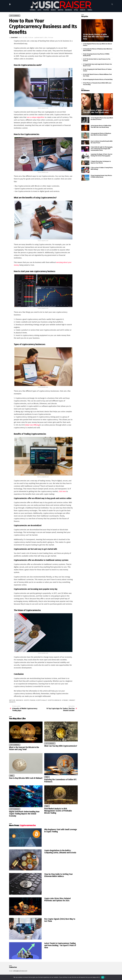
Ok (103, 977)
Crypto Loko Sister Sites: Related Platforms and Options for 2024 (57, 899)
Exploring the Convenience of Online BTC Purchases (60, 780)
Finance (12, 775)
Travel (89, 10)
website (13, 702)
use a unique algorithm (35, 117)
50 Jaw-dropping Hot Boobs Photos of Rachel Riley (98, 79)
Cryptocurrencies (14, 744)
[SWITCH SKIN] (10, 4)
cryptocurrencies (55, 700)
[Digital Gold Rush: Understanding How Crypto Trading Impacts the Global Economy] (26, 796)
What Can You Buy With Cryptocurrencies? (60, 746)
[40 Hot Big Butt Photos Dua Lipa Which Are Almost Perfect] (85, 120)
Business (68, 10)
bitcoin (12, 700)
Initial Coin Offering (32, 425)
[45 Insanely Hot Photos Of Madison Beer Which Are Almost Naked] (85, 136)
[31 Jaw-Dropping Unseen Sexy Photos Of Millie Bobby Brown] (85, 178)
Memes (53, 10)
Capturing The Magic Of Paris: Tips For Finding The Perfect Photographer (101, 155)
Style (76, 10)
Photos (46, 10)
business (20, 700)
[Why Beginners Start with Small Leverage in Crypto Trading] (25, 837)
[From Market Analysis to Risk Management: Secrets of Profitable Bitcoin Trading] (61, 794)
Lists (39, 10)
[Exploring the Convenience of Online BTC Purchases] (61, 764)
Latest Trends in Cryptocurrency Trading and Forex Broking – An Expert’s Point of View (60, 945)
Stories (32, 10)
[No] (105, 977)
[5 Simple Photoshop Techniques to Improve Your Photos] (85, 163)
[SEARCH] (112, 4)
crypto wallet (42, 700)
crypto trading (30, 700)
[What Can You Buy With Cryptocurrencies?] (61, 731)
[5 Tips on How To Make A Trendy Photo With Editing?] (85, 170)
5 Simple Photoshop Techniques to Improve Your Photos (101, 162)
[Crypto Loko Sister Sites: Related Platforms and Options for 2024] (25, 906)
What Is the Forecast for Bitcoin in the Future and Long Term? (24, 748)
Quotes (60, 10)
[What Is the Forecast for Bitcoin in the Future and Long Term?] (26, 732)
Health (82, 10)
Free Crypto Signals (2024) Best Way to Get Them (59, 920)
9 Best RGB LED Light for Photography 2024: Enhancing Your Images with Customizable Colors (101, 148)
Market (72, 700)
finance (66, 700)
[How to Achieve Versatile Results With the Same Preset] (85, 142)
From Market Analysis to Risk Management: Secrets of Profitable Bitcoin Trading (58, 810)
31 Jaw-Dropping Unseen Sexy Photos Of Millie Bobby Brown (101, 176)
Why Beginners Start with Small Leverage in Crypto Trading (60, 830)
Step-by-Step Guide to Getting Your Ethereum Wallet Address (58, 875)
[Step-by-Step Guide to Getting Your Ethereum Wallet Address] (25, 884)
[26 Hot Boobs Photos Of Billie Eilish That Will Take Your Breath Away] (97, 30)
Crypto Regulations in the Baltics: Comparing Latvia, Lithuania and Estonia (60, 851)
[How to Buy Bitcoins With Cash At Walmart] (26, 763)
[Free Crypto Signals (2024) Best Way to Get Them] (25, 929)
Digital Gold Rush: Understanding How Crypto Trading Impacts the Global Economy (24, 813)
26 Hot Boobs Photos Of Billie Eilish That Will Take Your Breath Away (101, 126)
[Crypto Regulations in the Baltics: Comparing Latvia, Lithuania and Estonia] (25, 859)
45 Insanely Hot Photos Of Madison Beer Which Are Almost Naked (101, 134)
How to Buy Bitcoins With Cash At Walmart (25, 778)
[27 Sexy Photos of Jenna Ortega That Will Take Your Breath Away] (97, 104)
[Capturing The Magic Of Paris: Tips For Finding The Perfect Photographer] (85, 156)
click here (62, 491)
